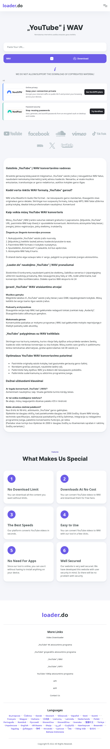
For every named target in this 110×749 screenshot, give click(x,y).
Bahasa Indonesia (55, 731)
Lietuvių (57, 719)
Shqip (49, 725)
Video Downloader (55, 637)
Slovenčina (48, 722)
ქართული (28, 728)
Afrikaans (37, 725)
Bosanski (98, 725)
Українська (11, 725)
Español (75, 715)
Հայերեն (70, 725)
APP (55, 688)
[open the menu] (105, 6)
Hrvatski (48, 728)
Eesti (85, 715)
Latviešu (70, 719)
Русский (34, 722)
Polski (97, 719)
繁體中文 (89, 722)
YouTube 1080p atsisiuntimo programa (55, 673)
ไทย (70, 728)
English (25, 725)
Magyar (24, 719)
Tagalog (15, 728)
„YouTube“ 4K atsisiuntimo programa (55, 644)
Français (11, 719)
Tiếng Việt (80, 728)
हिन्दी (38, 728)
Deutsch (50, 715)
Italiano (35, 719)
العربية (58, 725)
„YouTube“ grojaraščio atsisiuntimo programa (55, 652)
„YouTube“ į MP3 (55, 666)
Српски (60, 728)
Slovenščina (64, 722)
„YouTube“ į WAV (55, 659)
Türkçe (101, 722)
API (55, 681)
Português (8, 722)
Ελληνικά (63, 715)
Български (15, 715)
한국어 (93, 728)
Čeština (28, 715)
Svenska (77, 722)
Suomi (95, 715)
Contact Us (55, 695)
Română (22, 722)
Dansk (39, 715)
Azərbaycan (84, 725)
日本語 (46, 719)
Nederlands (84, 719)
